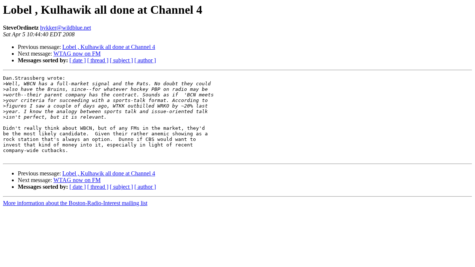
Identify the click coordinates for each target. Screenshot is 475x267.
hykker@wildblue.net (65, 27)
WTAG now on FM (77, 53)
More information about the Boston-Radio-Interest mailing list (75, 203)
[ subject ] (121, 60)
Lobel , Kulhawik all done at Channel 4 (108, 47)
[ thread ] (97, 60)
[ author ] (145, 60)
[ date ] (77, 60)
